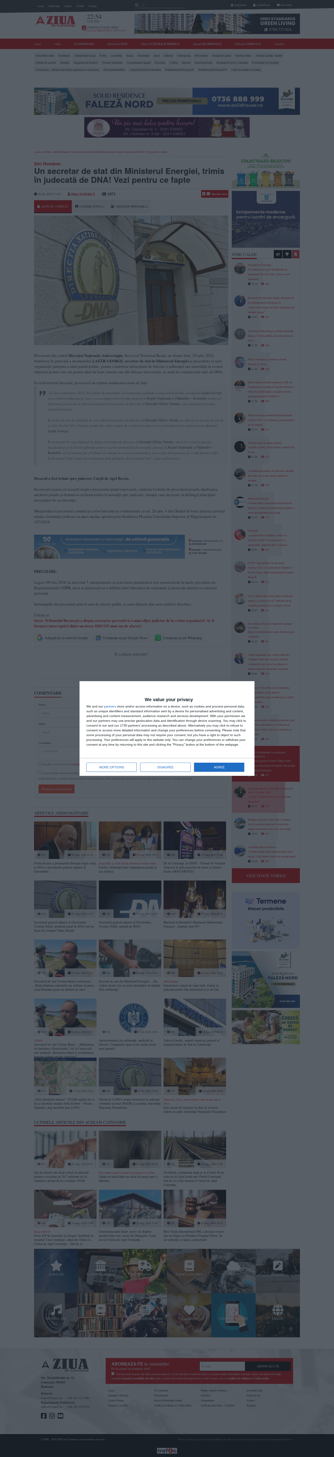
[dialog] (167, 728)
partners (110, 706)
